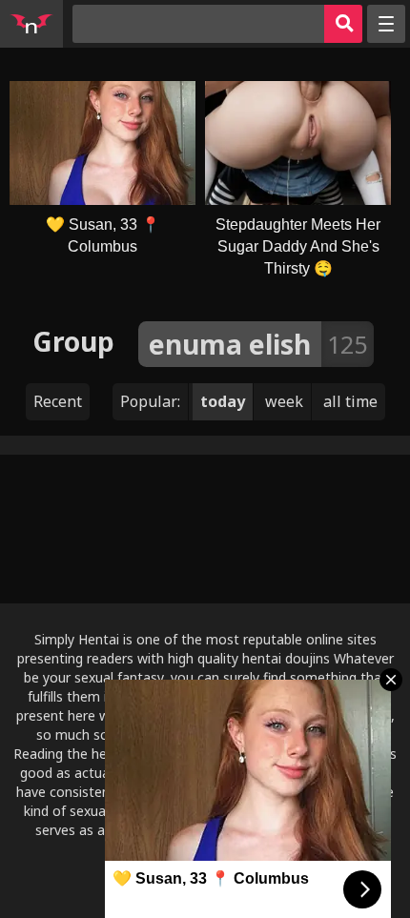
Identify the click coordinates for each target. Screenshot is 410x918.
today (222, 401)
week (284, 401)
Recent (57, 401)
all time (350, 401)
